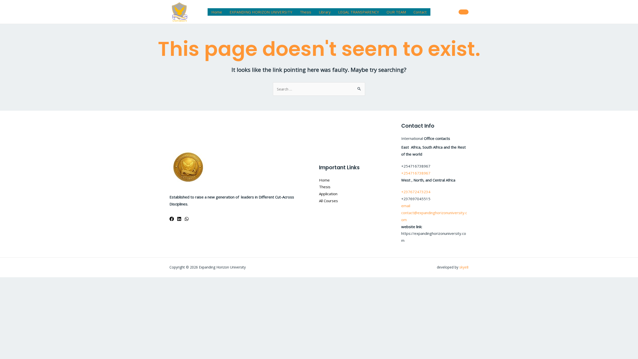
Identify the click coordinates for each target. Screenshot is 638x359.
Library (325, 11)
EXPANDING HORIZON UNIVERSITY (261, 11)
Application (328, 193)
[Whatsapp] (186, 219)
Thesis (305, 11)
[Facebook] (171, 219)
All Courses (328, 200)
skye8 (464, 267)
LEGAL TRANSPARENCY (358, 11)
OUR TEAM (396, 11)
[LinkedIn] (179, 219)
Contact (420, 11)
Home (216, 11)
